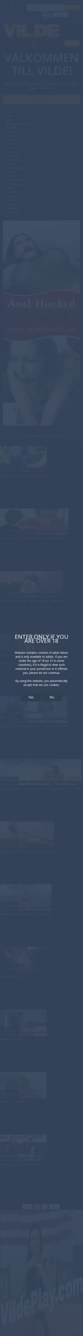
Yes (31, 697)
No (52, 697)
